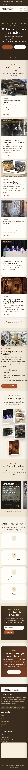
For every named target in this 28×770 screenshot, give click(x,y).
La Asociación (4, 4)
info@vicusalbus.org (6, 741)
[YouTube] (15, 707)
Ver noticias (7, 47)
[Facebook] (11, 707)
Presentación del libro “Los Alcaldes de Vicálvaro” (12, 262)
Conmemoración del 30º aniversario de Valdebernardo (13, 183)
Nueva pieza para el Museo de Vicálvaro (13, 223)
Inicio (2, 715)
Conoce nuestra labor (9, 386)
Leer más (5, 114)
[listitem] (11, 495)
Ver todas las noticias (14, 323)
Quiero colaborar (14, 672)
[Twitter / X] (19, 707)
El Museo (3, 727)
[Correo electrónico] (23, 707)
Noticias (3, 718)
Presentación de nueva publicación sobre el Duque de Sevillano (13, 142)
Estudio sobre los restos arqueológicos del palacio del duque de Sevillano (13, 301)
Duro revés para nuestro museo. (12, 101)
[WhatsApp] (3, 707)
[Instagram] (7, 707)
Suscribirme (9, 632)
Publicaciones (20, 47)
